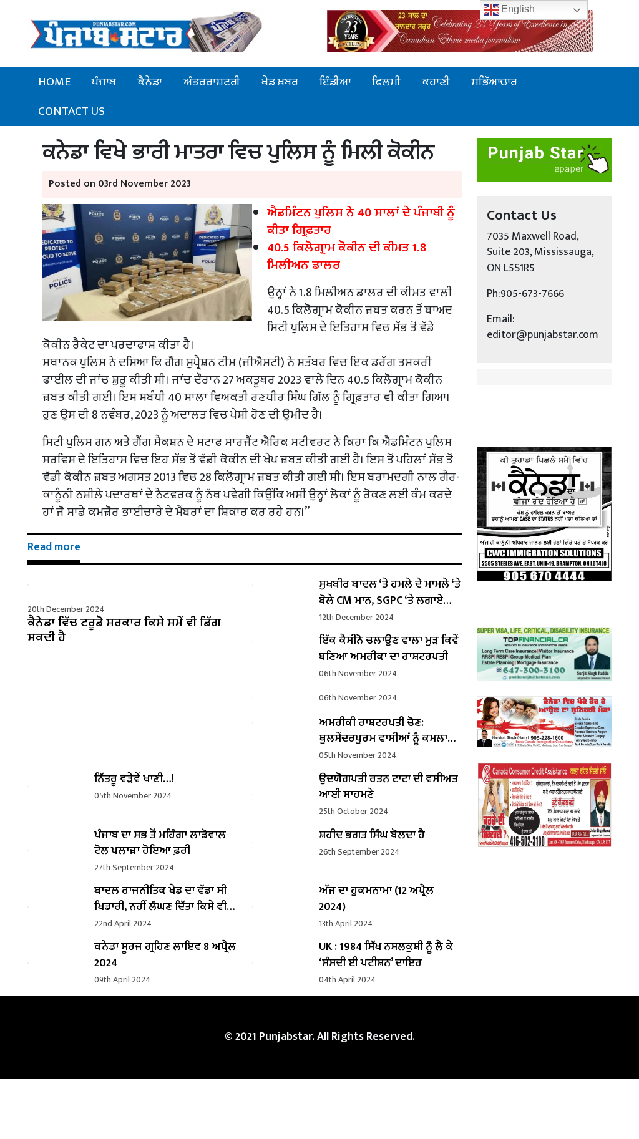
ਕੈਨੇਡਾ (149, 82)
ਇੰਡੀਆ (335, 82)
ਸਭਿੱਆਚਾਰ (494, 82)
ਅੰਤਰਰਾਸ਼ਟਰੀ (211, 82)
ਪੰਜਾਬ (104, 82)
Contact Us (71, 111)
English (517, 9)
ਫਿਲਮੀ (386, 82)
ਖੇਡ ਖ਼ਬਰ (279, 82)
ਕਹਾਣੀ (436, 82)
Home (54, 82)
